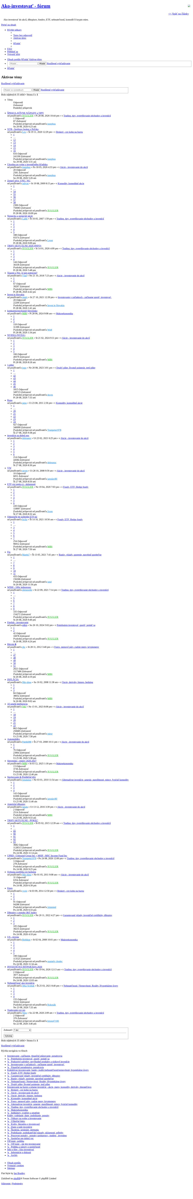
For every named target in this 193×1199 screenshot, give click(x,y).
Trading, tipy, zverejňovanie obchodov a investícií (87, 115)
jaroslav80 (52, 479)
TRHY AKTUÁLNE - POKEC (22, 820)
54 (14, 191)
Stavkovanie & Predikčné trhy (21, 777)
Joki (24, 706)
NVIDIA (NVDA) (16, 335)
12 (14, 140)
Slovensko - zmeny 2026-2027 (21, 761)
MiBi (49, 289)
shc (23, 647)
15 (14, 148)
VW (9, 468)
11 (14, 573)
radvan (25, 183)
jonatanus (26, 780)
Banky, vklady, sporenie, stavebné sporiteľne (80, 554)
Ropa (9, 400)
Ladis (24, 218)
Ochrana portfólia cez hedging (21, 872)
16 (14, 151)
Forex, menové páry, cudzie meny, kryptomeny (76, 647)
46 (14, 386)
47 (14, 655)
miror (49, 733)
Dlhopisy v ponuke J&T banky (22, 912)
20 (14, 411)
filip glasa (26, 682)
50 (14, 663)
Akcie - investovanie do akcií (74, 167)
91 (14, 836)
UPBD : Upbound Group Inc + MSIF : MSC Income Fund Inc (37, 855)
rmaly (25, 297)
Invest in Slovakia (15, 294)
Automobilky (13, 739)
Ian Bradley (19, 1173)
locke (24, 519)
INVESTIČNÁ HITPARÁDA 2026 (24, 966)
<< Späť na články (178, 13)
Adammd (51, 907)
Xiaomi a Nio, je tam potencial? (22, 273)
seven (25, 470)
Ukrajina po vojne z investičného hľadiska (27, 164)
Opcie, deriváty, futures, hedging (77, 682)
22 (14, 416)
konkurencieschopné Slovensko (22, 311)
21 (14, 414)
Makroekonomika (64, 313)
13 (14, 143)
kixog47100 (53, 1021)
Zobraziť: (8, 1030)
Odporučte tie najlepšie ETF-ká (22, 516)
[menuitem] (22, 35)
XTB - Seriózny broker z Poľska (22, 129)
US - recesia (13, 937)
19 (14, 717)
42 (14, 376)
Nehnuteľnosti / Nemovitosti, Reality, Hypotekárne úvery (90, 985)
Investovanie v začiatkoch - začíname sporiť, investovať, (85, 297)
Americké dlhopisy (16, 804)
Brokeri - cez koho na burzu (69, 132)
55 (14, 194)
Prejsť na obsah (8, 24)
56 (14, 197)
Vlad (24, 275)
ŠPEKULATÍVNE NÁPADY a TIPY (25, 113)
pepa (24, 403)
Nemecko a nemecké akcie (20, 216)
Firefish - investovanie (17, 622)
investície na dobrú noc (18, 435)
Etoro (10, 888)
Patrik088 (26, 742)
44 (14, 381)
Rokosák (51, 1004)
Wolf (49, 330)
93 (14, 842)
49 (14, 660)
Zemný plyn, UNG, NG (18, 180)
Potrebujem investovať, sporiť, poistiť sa (76, 625)
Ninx (24, 1013)
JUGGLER (27, 115)
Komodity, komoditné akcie (71, 183)
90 (14, 834)
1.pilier (10, 365)
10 (14, 571)
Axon (50, 511)
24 (14, 422)
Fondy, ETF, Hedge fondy (75, 487)
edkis (24, 625)
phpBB (16, 1178)
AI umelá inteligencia (17, 704)
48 (14, 658)
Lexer (50, 240)
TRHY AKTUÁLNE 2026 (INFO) (24, 245)
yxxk (24, 891)
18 (14, 714)
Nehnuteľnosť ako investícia (20, 983)
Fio (8, 552)
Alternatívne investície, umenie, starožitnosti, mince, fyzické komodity (95, 780)
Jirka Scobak (28, 985)
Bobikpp (26, 939)
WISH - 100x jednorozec (19, 587)
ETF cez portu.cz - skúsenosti (21, 484)
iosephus (51, 124)
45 (14, 384)
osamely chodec (55, 961)
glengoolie (27, 590)
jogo (24, 367)
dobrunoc (26, 438)
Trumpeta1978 (54, 430)
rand (49, 582)
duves (50, 395)
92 (14, 839)
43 (14, 378)
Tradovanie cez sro (16, 1010)
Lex (24, 132)
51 (14, 666)
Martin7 (26, 554)
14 (14, 145)
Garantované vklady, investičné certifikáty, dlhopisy (87, 915)
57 (14, 199)
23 (14, 419)
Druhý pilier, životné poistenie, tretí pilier (75, 367)
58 (14, 202)
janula (25, 807)
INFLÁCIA (13, 679)
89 (14, 831)
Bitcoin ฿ (11, 644)
